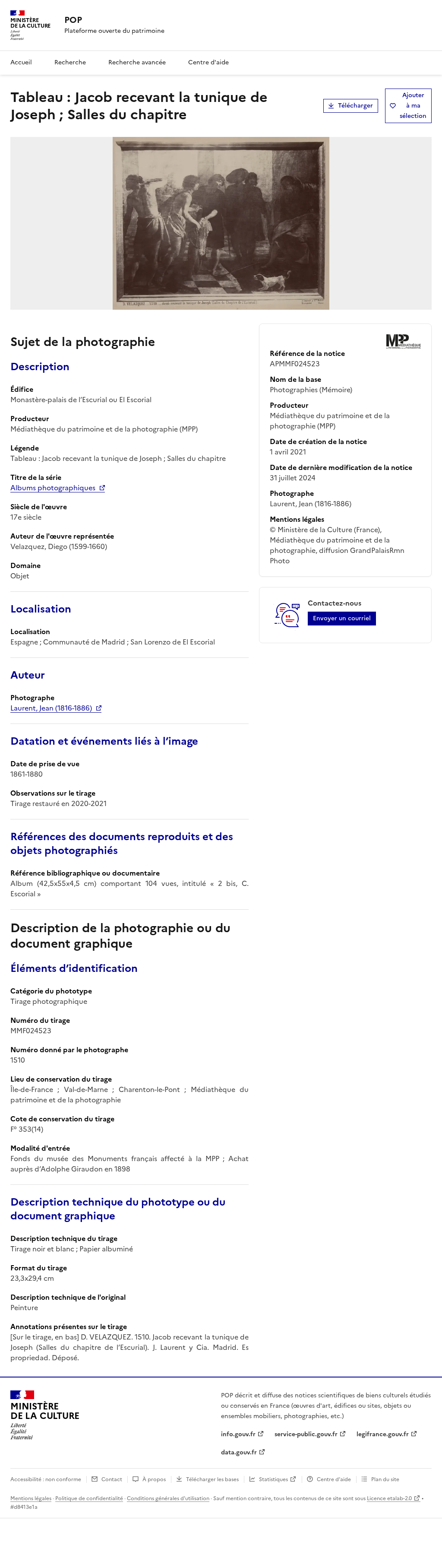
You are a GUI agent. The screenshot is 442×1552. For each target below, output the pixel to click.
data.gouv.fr (239, 1452)
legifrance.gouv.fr (383, 1434)
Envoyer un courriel (342, 618)
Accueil (21, 62)
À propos (154, 1479)
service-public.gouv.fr (306, 1434)
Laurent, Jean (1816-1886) (51, 708)
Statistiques (273, 1479)
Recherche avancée (137, 62)
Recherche (70, 62)
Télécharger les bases (212, 1479)
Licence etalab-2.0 (389, 1498)
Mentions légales (30, 1498)
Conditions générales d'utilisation (168, 1498)
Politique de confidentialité (89, 1498)
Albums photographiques (52, 487)
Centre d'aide (208, 62)
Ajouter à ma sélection (413, 106)
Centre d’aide (334, 1479)
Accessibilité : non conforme (45, 1479)
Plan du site (385, 1479)
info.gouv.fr (238, 1434)
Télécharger (355, 105)
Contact (111, 1479)
